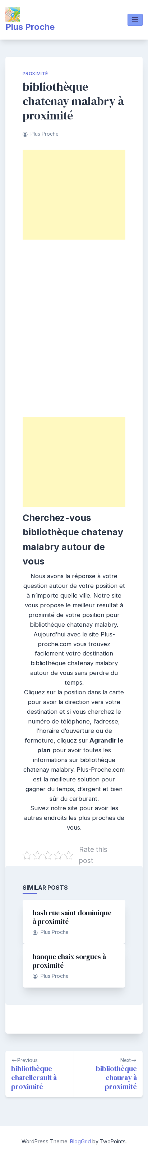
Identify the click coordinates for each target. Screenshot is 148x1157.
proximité (35, 73)
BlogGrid (80, 1141)
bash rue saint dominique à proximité (72, 917)
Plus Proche (30, 27)
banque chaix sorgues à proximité (69, 961)
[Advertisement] (74, 195)
